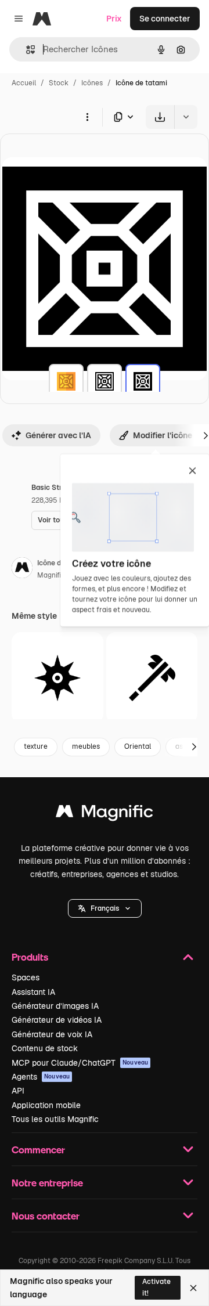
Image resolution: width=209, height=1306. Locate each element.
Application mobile (46, 1105)
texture (36, 746)
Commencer (38, 1149)
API (18, 1090)
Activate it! (156, 1287)
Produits (30, 957)
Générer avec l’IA (58, 435)
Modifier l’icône (162, 435)
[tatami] (66, 381)
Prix (114, 18)
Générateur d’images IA (55, 1006)
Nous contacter (46, 1216)
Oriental (137, 746)
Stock (59, 83)
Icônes (92, 83)
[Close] (193, 1288)
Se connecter (164, 18)
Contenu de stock (45, 1048)
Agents (41, 1077)
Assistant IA (33, 992)
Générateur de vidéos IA (57, 1020)
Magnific (51, 575)
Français (105, 908)
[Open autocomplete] (26, 49)
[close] (192, 471)
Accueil (24, 83)
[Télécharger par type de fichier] (124, 117)
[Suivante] (193, 747)
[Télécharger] (160, 117)
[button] (105, 908)
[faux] (152, 678)
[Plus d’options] (87, 116)
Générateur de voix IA (52, 1034)
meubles (86, 746)
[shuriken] (57, 678)
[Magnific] (104, 814)
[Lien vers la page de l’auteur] (22, 569)
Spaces (25, 977)
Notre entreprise (47, 1183)
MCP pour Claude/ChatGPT (80, 1063)
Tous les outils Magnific (55, 1119)
